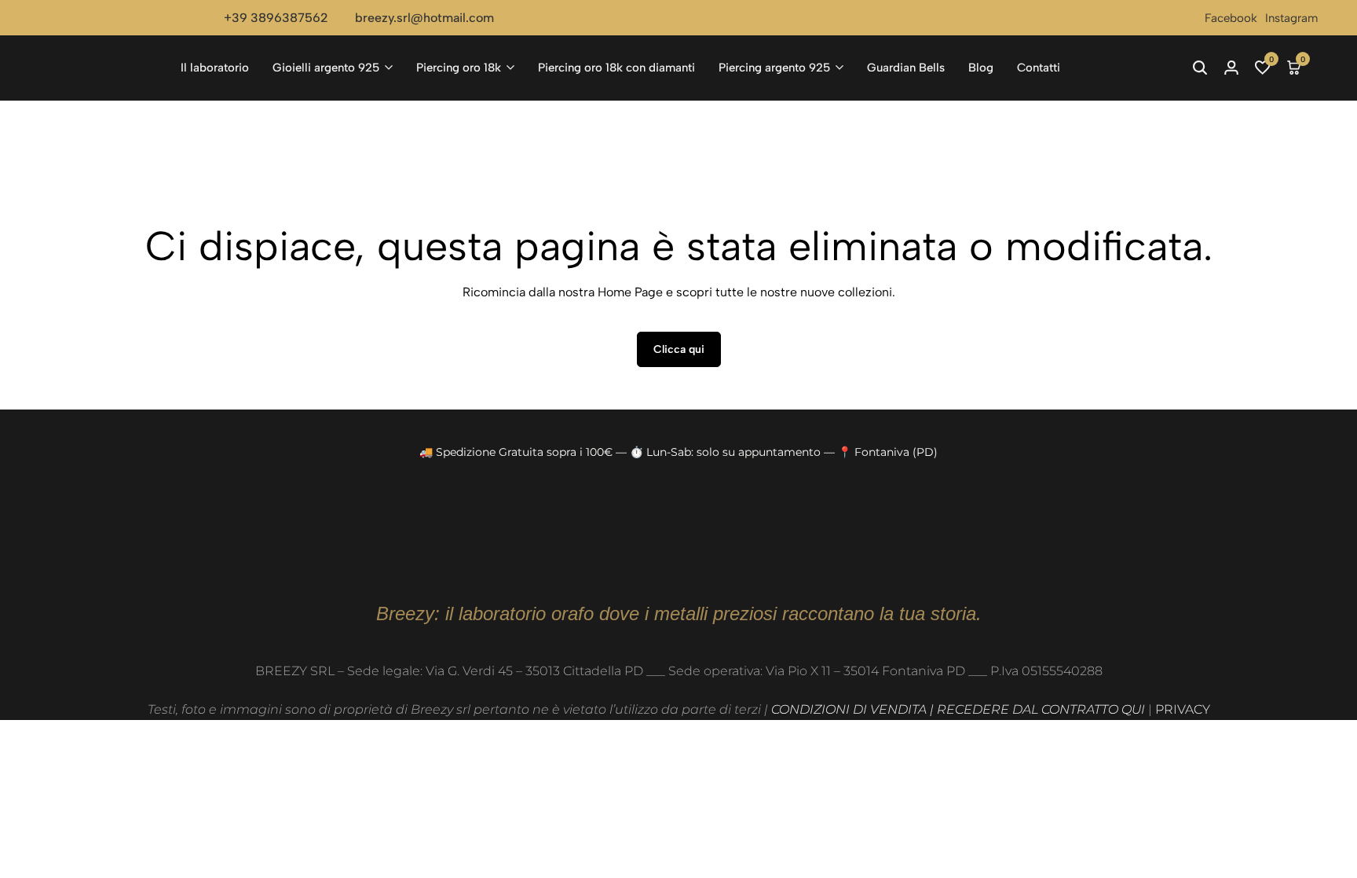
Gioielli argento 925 (325, 68)
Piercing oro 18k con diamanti (616, 68)
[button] (1262, 67)
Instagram (1291, 18)
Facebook (1231, 18)
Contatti (1038, 68)
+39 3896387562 (276, 17)
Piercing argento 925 (774, 68)
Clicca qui (678, 349)
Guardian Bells (906, 68)
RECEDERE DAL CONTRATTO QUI (1041, 709)
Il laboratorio (215, 68)
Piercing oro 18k (458, 68)
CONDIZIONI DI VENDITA (849, 709)
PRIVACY (1182, 709)
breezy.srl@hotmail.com (424, 17)
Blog (980, 68)
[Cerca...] (1200, 67)
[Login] (1231, 67)
